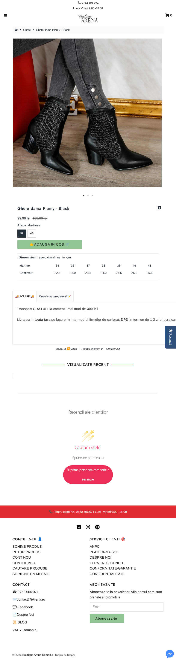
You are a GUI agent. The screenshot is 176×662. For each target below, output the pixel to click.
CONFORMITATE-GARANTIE (113, 568)
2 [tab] (88, 196)
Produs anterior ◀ (92, 348)
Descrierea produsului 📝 (55, 296)
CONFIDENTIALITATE (107, 574)
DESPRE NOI (100, 557)
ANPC (95, 546)
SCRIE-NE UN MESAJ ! (30, 574)
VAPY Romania (24, 630)
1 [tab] (84, 196)
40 (31, 233)
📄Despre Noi (23, 614)
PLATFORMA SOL (104, 552)
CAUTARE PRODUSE (29, 568)
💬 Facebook (22, 607)
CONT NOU (21, 557)
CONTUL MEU (23, 563)
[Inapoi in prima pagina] (17, 29)
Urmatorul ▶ (113, 348)
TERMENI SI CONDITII (107, 563)
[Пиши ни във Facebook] (170, 656)
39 (21, 233)
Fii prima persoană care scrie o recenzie (88, 474)
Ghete (27, 29)
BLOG (22, 622)
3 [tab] (92, 196)
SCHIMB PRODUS (27, 546)
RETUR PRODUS (26, 552)
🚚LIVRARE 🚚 (24, 296)
